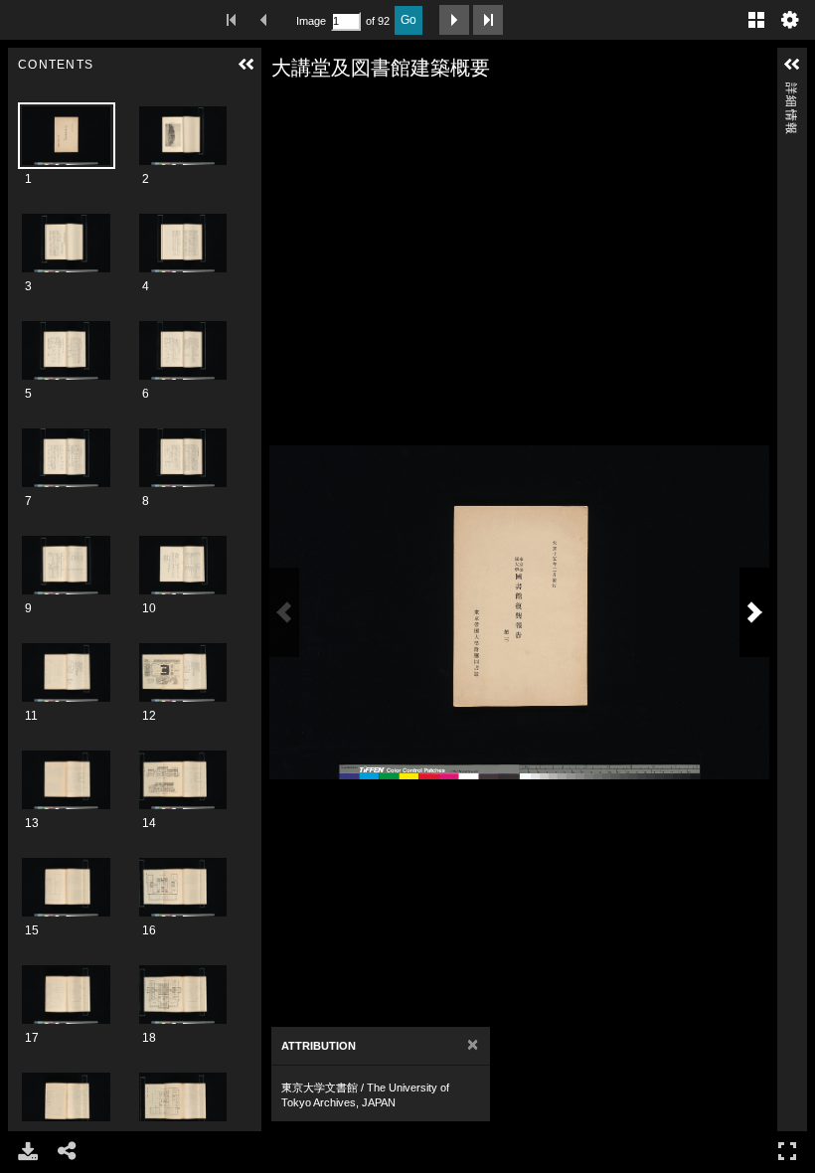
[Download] (28, 1151)
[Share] (67, 1151)
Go (408, 20)
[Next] (754, 612)
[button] (246, 65)
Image (311, 21)
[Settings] (790, 20)
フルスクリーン (787, 1151)
